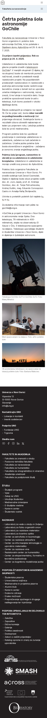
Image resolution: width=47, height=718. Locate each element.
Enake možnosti (12, 596)
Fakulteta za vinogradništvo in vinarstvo (24, 471)
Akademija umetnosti (15, 474)
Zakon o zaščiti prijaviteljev (18, 637)
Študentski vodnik (13, 511)
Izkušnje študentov (14, 499)
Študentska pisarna (14, 577)
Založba (9, 618)
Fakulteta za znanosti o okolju (19, 458)
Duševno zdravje (13, 593)
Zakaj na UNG (12, 496)
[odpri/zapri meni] (42, 2)
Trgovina (8, 433)
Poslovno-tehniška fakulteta (19, 461)
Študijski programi (13, 489)
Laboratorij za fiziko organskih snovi (23, 527)
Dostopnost (10, 633)
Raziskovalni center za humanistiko (22, 552)
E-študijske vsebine (14, 505)
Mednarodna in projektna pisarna (21, 583)
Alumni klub (11, 587)
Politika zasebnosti (14, 630)
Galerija (8, 627)
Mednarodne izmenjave (16, 502)
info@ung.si (8, 406)
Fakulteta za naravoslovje (14, 9)
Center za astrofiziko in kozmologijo (22, 536)
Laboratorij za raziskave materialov (22, 530)
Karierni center (12, 508)
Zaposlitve (10, 621)
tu (42, 196)
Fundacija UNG (11, 430)
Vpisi (7, 493)
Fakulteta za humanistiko (17, 468)
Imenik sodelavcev (13, 419)
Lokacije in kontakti (13, 416)
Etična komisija (12, 624)
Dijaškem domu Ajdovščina (15, 47)
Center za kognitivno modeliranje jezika (24, 561)
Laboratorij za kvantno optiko (19, 533)
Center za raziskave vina (17, 549)
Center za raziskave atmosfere (20, 540)
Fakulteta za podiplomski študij (20, 477)
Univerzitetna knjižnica (16, 580)
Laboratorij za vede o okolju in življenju (24, 524)
